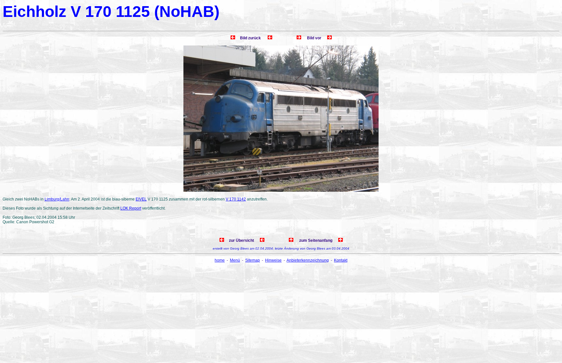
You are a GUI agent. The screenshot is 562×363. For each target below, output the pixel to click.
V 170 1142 (236, 199)
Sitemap (252, 260)
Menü (235, 260)
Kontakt (340, 260)
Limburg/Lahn (57, 199)
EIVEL (141, 199)
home (220, 260)
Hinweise (273, 260)
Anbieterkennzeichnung (308, 260)
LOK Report (130, 208)
